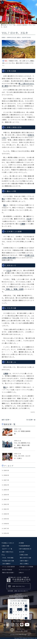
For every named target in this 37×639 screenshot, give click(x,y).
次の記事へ (30, 420)
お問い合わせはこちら (18, 586)
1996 (5, 533)
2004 (5, 494)
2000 (5, 514)
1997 (5, 528)
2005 (5, 490)
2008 (5, 475)
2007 (5, 480)
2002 (5, 504)
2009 (5, 470)
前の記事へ (7, 420)
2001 (5, 509)
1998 (5, 523)
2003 (5, 499)
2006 (5, 485)
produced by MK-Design (18, 634)
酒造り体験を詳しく (18, 621)
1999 (5, 519)
